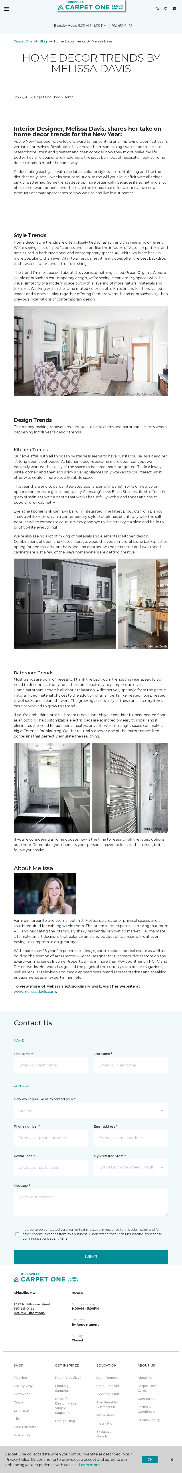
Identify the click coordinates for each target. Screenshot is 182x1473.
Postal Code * (24, 1156)
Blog (43, 41)
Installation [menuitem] (105, 1423)
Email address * (105, 1126)
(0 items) (174, 8)
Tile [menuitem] (17, 1419)
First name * (23, 1053)
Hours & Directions (29, 1313)
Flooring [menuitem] (20, 1378)
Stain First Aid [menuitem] (107, 1386)
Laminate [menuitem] (21, 1411)
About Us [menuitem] (145, 1378)
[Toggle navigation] (6, 9)
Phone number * (27, 1126)
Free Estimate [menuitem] (25, 1427)
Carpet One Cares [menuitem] (147, 1388)
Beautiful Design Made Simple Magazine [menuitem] (65, 1406)
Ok (150, 1459)
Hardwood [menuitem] (22, 1394)
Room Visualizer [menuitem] (68, 1378)
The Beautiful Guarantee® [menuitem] (107, 1404)
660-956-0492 (121, 26)
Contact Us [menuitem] (146, 1399)
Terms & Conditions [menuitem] (146, 1409)
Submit (91, 1257)
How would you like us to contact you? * (44, 1099)
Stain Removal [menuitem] (107, 1378)
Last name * (103, 1053)
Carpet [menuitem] (19, 1402)
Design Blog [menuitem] (65, 1421)
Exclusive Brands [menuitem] (103, 1434)
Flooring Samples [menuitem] (62, 1388)
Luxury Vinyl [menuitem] (24, 1386)
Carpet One (23, 41)
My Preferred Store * (109, 1156)
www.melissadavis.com (35, 992)
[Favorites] (166, 9)
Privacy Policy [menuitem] (149, 1420)
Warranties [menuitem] (105, 1415)
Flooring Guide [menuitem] (108, 1394)
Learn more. (89, 1465)
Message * (22, 1185)
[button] (157, 9)
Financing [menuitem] (22, 1435)
